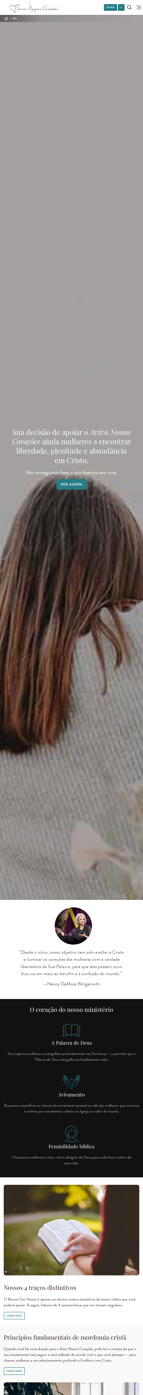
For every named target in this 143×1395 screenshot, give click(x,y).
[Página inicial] (6, 18)
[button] (138, 7)
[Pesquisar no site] (129, 7)
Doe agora (71, 484)
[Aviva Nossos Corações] (34, 7)
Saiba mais (14, 1371)
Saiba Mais (14, 1316)
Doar (111, 7)
